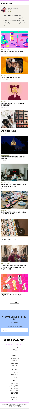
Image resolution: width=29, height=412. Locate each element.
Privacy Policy (14, 363)
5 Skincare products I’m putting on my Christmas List (12, 104)
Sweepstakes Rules (14, 367)
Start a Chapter (14, 385)
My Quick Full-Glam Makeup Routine (11, 295)
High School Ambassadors (14, 386)
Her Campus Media (14, 358)
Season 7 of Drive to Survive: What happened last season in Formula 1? (14, 185)
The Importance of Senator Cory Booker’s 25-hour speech (14, 157)
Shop (14, 362)
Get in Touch (14, 396)
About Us (15, 360)
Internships (14, 399)
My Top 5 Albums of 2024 (8, 239)
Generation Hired (14, 377)
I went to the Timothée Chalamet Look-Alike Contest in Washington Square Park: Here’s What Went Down (13, 267)
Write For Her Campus (14, 383)
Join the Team (14, 397)
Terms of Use (14, 365)
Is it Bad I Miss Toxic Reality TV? (10, 77)
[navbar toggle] (27, 3)
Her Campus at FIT (5, 49)
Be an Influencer (14, 388)
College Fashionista (14, 374)
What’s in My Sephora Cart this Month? (13, 51)
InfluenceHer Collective (14, 376)
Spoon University (14, 372)
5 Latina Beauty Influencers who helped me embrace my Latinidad (13, 213)
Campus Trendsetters (14, 390)
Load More (14, 302)
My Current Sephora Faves (8, 131)
